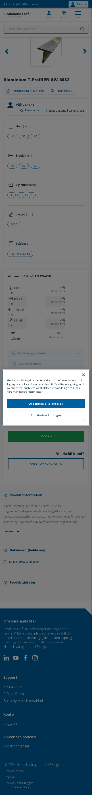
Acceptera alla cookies (46, 403)
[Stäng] (83, 375)
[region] (46, 397)
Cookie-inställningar (46, 415)
